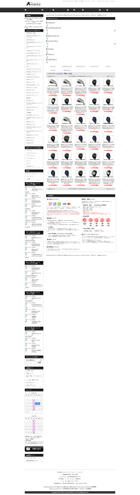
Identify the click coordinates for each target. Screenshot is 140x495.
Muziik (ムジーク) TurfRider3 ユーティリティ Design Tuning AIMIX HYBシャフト (67, 181)
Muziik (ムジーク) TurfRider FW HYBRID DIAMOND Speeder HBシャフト (53, 164)
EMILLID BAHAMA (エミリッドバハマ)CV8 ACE (33, 225)
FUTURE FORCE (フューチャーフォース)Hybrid (33, 286)
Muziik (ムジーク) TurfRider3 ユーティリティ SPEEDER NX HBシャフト (108, 146)
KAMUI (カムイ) (30, 40)
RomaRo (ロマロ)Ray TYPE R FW (36, 244)
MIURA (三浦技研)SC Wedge (36, 351)
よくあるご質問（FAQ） (32, 380)
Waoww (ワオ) (29, 140)
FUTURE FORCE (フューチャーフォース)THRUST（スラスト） (33, 219)
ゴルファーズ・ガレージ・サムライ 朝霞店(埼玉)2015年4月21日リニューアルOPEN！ (34, 22)
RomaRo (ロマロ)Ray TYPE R (36, 213)
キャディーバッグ (31, 173)
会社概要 (88, 488)
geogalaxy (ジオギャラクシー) (33, 71)
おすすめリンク (30, 382)
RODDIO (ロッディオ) (32, 135)
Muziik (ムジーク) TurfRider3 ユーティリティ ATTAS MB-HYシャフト (80, 127)
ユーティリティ (30, 155)
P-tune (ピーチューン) (31, 95)
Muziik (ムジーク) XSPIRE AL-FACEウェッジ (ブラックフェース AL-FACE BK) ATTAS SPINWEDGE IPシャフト (81, 90)
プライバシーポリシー (55, 488)
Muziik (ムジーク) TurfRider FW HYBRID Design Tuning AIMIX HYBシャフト (67, 164)
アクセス (81, 488)
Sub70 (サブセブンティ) (32, 64)
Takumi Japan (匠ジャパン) (32, 85)
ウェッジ (28, 161)
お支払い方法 (29, 370)
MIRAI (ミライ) (30, 122)
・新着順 (69, 73)
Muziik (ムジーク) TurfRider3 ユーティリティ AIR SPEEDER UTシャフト (108, 127)
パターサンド (52, 59)
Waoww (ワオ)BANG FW (35, 250)
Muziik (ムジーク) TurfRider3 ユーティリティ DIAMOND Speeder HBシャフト (53, 181)
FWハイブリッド (53, 36)
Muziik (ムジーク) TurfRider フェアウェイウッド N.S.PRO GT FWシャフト (67, 146)
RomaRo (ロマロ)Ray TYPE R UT (36, 268)
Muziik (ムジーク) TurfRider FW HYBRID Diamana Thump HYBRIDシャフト (94, 164)
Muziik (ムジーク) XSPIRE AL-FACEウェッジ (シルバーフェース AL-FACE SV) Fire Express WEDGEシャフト (81, 109)
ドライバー (29, 150)
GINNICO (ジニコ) (31, 74)
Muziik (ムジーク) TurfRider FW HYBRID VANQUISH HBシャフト (94, 108)
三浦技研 (28, 112)
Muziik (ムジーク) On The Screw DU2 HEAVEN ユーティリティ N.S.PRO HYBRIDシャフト (53, 109)
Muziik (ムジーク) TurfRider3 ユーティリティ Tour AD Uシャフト (81, 146)
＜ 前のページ (51, 76)
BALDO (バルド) (30, 90)
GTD (27, 66)
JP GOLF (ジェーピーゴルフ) (33, 69)
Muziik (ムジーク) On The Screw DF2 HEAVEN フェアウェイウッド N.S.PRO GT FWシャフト (94, 181)
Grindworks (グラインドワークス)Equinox (33, 190)
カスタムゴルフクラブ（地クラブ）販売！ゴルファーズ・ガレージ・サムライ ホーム (68, 15)
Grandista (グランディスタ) (33, 50)
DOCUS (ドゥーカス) (31, 87)
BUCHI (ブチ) (29, 100)
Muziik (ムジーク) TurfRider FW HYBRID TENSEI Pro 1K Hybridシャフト (53, 146)
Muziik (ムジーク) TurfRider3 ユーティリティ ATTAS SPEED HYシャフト (94, 127)
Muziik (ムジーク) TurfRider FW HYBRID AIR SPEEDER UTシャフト (67, 108)
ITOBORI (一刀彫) (31, 33)
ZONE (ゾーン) (30, 79)
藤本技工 (28, 98)
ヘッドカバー (29, 176)
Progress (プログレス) (31, 107)
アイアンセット (30, 158)
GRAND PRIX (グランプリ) (33, 53)
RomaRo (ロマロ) (30, 137)
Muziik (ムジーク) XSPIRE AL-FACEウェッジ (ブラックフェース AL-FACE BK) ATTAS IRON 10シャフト (53, 90)
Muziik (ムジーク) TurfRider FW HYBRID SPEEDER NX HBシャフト (108, 108)
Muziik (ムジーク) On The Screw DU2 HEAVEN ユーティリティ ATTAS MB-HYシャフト (108, 181)
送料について (29, 373)
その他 (28, 179)
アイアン (51, 49)
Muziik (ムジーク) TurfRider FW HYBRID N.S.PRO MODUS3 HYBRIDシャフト (81, 164)
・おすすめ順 (58, 73)
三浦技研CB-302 (34, 317)
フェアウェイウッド (31, 153)
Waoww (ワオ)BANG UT (35, 280)
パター (28, 163)
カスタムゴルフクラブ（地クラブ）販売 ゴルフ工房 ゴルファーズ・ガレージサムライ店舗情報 (70, 486)
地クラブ (93, 15)
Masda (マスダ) (30, 110)
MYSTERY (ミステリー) (32, 115)
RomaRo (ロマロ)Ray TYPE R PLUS (36, 201)
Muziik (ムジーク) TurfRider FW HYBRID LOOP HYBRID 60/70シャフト (81, 181)
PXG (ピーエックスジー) (32, 92)
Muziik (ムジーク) (30, 124)
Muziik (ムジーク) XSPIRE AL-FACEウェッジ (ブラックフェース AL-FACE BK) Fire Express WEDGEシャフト (67, 128)
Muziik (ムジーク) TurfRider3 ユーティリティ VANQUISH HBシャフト (94, 146)
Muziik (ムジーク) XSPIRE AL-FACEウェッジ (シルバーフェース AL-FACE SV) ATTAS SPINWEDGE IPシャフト (67, 90)
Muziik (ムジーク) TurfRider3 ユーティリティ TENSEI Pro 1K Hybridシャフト (108, 164)
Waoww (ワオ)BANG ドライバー (36, 196)
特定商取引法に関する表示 (70, 488)
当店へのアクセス (31, 385)
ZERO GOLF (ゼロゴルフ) (32, 77)
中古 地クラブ (30, 143)
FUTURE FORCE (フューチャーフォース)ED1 (33, 306)
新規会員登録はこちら (32, 460)
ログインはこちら (31, 458)
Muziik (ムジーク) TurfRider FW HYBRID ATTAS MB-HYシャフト (108, 89)
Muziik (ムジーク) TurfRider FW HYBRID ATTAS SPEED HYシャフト (94, 89)
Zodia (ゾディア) (30, 82)
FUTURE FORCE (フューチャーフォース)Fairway (33, 256)
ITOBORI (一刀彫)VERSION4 (36, 322)
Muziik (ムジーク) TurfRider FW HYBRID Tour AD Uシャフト (53, 127)
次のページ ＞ (110, 76)
